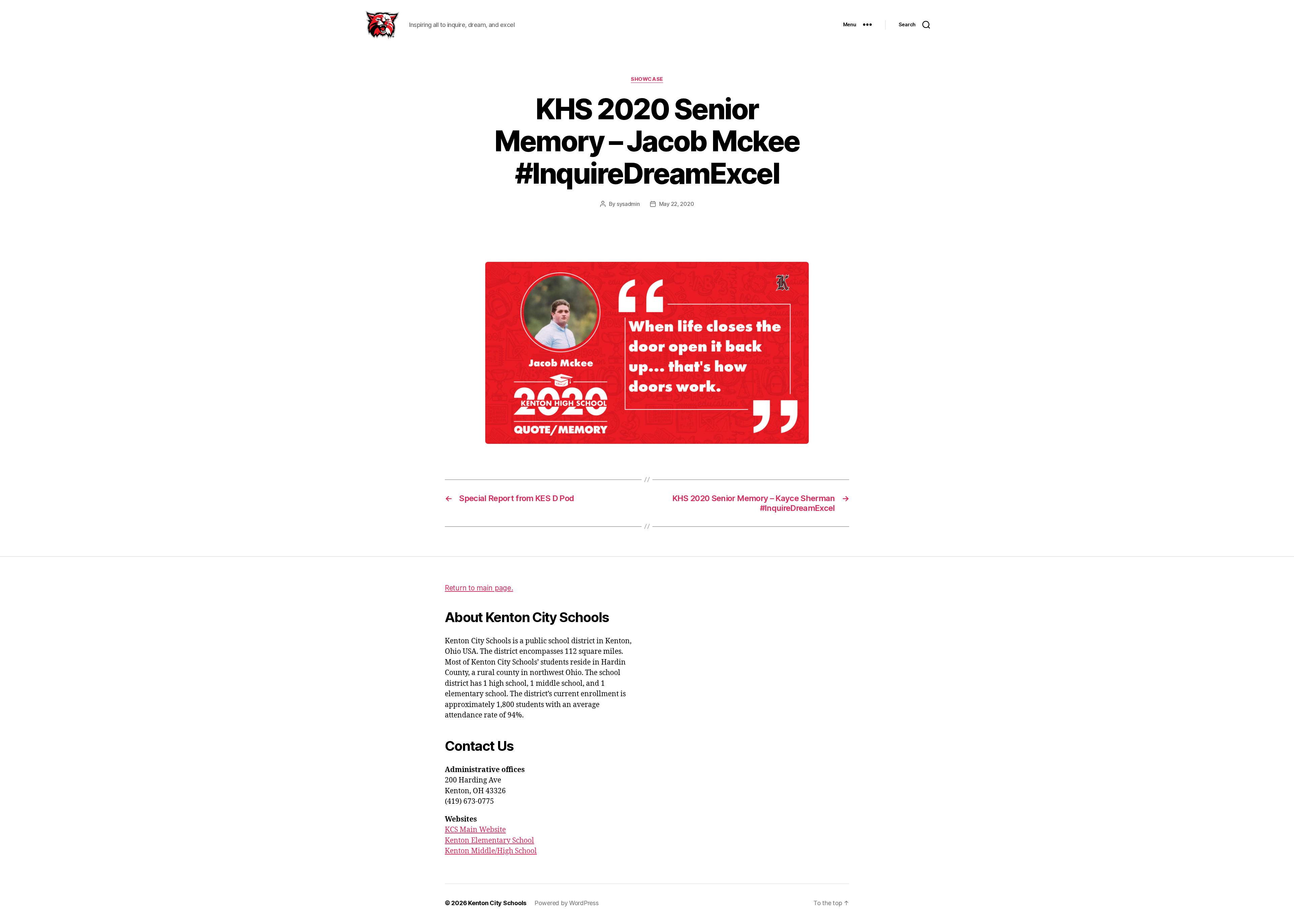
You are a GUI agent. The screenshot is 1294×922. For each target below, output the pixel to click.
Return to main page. (479, 588)
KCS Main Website (475, 829)
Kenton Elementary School (489, 840)
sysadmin (628, 204)
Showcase (647, 79)
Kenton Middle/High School (491, 851)
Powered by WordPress (566, 902)
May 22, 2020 (676, 204)
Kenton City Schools (497, 902)
